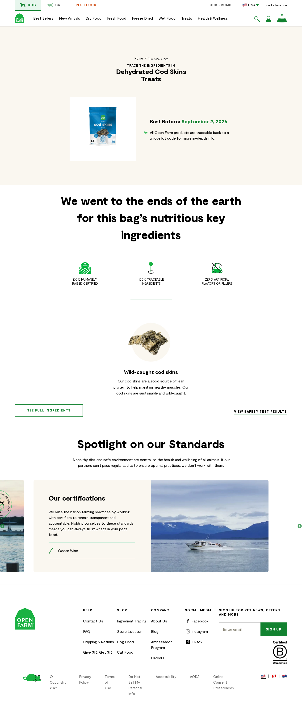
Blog (154, 631)
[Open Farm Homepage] (19, 18)
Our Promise (222, 5)
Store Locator (129, 631)
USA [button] (252, 5)
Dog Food (125, 641)
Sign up (273, 629)
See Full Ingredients (49, 410)
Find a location (276, 5)
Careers (157, 658)
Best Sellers (43, 18)
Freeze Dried (142, 18)
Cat (58, 5)
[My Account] (268, 20)
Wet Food (167, 18)
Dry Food (93, 18)
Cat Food (125, 652)
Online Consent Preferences (223, 682)
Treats (186, 18)
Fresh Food (85, 5)
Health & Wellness (213, 18)
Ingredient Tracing (131, 621)
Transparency (158, 58)
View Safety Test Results (260, 411)
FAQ (86, 631)
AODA (195, 676)
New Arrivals (69, 18)
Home (138, 58)
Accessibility (166, 676)
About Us (159, 621)
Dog (32, 5)
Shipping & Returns (98, 641)
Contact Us (93, 621)
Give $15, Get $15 (98, 652)
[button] (257, 19)
